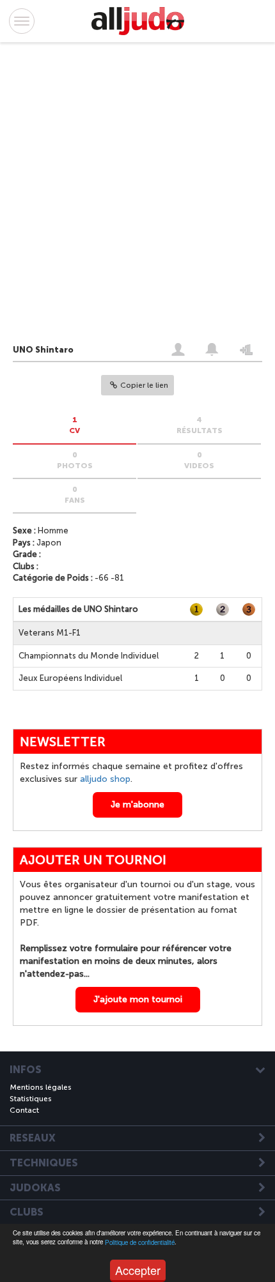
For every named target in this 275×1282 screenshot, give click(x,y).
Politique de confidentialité (140, 1242)
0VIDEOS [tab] (199, 460)
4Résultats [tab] (200, 425)
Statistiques (31, 1098)
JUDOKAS (35, 1188)
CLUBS (26, 1212)
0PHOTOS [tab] (75, 460)
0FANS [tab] (75, 495)
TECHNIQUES (44, 1163)
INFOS (26, 1070)
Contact (24, 1110)
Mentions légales (41, 1087)
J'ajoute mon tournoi (137, 999)
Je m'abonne (137, 804)
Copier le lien (144, 385)
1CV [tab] (74, 425)
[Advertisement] (124, 195)
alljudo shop (105, 779)
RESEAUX (33, 1138)
